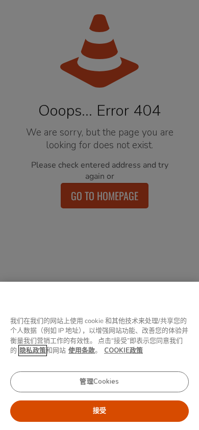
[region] (99, 356)
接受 (99, 410)
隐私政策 (32, 350)
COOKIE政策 (123, 350)
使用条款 (81, 350)
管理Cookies (99, 381)
